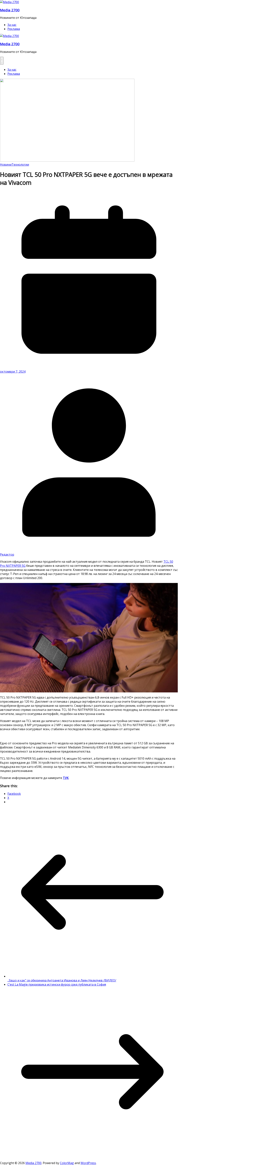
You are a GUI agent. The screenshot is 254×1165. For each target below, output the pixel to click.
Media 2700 (10, 10)
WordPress (88, 1163)
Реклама (13, 29)
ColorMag (67, 1163)
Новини (6, 164)
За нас (11, 25)
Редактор (7, 554)
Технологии (20, 164)
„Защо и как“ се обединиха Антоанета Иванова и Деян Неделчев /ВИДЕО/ (61, 980)
